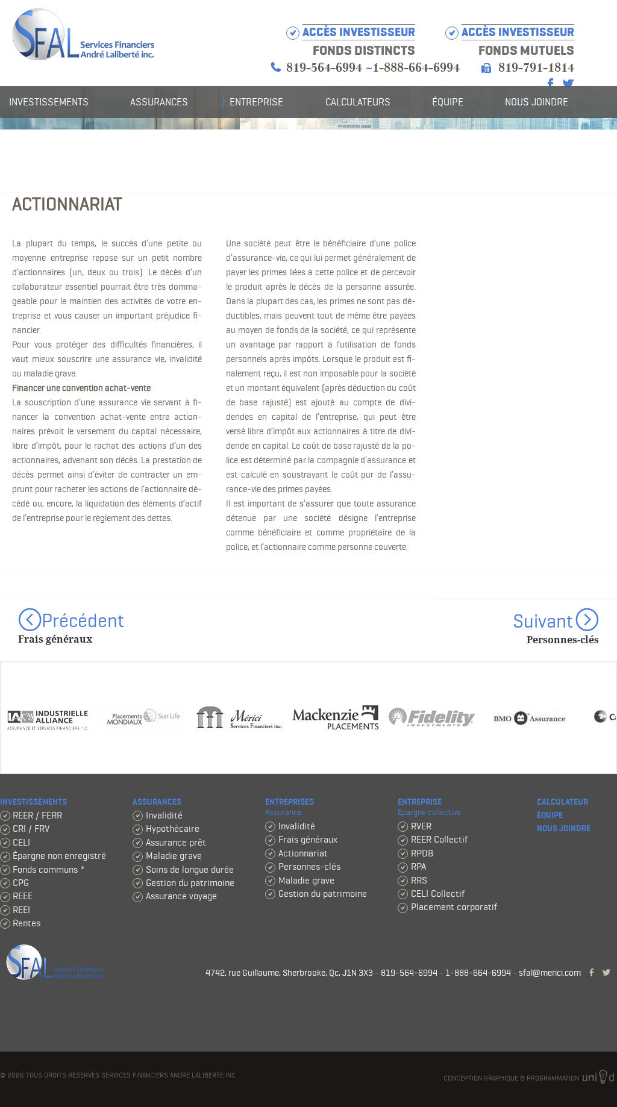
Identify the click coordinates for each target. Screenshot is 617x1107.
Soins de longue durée (190, 869)
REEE (23, 896)
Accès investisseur (518, 32)
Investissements (49, 102)
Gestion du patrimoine (190, 882)
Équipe (447, 102)
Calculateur (562, 802)
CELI (21, 842)
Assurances (159, 102)
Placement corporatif (454, 906)
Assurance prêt (176, 842)
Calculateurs (357, 102)
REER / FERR (37, 815)
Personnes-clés (309, 866)
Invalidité (164, 815)
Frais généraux (307, 839)
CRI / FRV (31, 828)
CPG (21, 882)
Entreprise (256, 102)
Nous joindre (536, 102)
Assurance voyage (181, 896)
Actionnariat (303, 853)
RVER (421, 826)
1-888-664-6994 (416, 67)
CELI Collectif (438, 893)
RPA (418, 866)
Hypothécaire (172, 828)
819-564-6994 (324, 67)
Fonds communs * (49, 869)
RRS (419, 880)
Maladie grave (174, 855)
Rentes (26, 923)
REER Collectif (439, 839)
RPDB (422, 853)
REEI (21, 909)
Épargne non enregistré (59, 855)
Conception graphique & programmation (512, 1077)
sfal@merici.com (550, 972)
